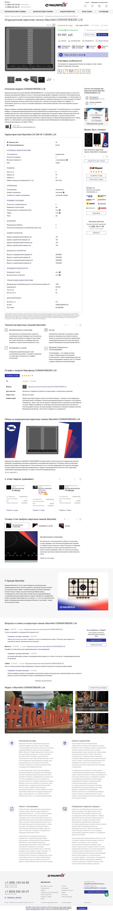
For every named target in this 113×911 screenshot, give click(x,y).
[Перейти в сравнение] (92, 6)
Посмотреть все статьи (96, 161)
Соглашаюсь (82, 908)
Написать (96, 232)
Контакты (65, 894)
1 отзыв (70, 25)
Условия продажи (66, 902)
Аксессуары (87, 11)
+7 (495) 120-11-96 (96, 226)
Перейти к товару (12, 510)
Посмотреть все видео (98, 687)
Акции (87, 2)
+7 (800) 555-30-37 (12, 7)
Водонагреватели (67, 11)
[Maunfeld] (56, 5)
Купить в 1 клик (89, 34)
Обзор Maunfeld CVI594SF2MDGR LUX (24, 127)
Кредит (43, 890)
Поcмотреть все (96, 645)
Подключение (45, 888)
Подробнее (96, 213)
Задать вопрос (96, 640)
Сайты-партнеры (67, 896)
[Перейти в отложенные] (85, 6)
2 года (92, 47)
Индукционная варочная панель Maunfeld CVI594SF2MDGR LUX (43, 629)
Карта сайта (87, 902)
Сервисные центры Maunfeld (49, 892)
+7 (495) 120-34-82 (12, 4)
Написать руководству (96, 892)
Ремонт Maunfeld (46, 894)
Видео (64, 892)
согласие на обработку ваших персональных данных (39, 908)
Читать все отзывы (96, 179)
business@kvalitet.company (95, 888)
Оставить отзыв (96, 175)
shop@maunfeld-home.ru (94, 884)
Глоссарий (65, 888)
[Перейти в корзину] (99, 6)
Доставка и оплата (47, 886)
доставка (65, 47)
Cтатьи (64, 886)
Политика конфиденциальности (49, 902)
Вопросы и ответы (67, 890)
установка (79, 47)
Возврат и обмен (46, 896)
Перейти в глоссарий (47, 558)
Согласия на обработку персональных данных (57, 909)
